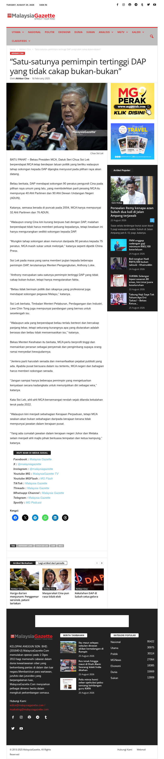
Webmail (141, 749)
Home (13, 49)
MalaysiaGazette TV (45, 473)
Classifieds (19, 41)
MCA (61, 545)
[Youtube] (154, 5)
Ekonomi (64, 32)
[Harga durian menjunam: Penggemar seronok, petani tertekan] (24, 579)
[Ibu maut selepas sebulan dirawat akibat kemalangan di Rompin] (68, 647)
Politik (49, 32)
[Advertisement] (57, 534)
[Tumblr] (142, 5)
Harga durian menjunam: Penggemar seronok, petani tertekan (24, 598)
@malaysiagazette (29, 464)
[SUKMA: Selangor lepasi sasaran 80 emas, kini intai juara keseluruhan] (119, 281)
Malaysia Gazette (41, 459)
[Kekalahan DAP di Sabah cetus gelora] (89, 579)
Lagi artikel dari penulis (51, 562)
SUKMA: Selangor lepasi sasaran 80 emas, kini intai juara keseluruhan (141, 280)
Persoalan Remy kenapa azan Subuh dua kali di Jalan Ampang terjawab (132, 212)
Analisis (104, 32)
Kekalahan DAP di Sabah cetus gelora (86, 594)
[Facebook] (117, 5)
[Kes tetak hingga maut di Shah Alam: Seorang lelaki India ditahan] (68, 666)
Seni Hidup (117, 202)
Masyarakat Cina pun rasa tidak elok (55, 594)
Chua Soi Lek (42, 545)
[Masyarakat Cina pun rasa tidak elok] (56, 579)
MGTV (120, 32)
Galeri (136, 32)
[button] (151, 36)
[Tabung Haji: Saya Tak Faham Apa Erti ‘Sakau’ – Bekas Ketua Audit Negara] (119, 299)
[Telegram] (136, 5)
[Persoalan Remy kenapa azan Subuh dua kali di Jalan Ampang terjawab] (132, 190)
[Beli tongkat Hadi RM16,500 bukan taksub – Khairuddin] (119, 263)
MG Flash (46, 478)
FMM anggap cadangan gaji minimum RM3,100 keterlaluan (140, 245)
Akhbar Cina (25, 49)
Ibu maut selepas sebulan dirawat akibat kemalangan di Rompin (91, 647)
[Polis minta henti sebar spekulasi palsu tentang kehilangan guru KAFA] (68, 684)
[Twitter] (148, 5)
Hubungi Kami (124, 749)
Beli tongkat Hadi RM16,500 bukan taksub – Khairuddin (140, 262)
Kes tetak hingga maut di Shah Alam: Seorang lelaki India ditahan (90, 665)
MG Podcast (33, 502)
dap (53, 545)
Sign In (43, 4)
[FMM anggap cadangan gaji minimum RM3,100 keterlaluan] (119, 245)
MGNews (116, 660)
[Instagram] (123, 5)
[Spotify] (129, 5)
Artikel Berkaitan (22, 562)
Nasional (34, 32)
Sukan (90, 32)
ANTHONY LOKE (25, 545)
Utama (16, 32)
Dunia (78, 32)
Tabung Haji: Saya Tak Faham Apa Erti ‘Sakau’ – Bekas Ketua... (141, 299)
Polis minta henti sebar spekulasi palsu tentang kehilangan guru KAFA (91, 684)
